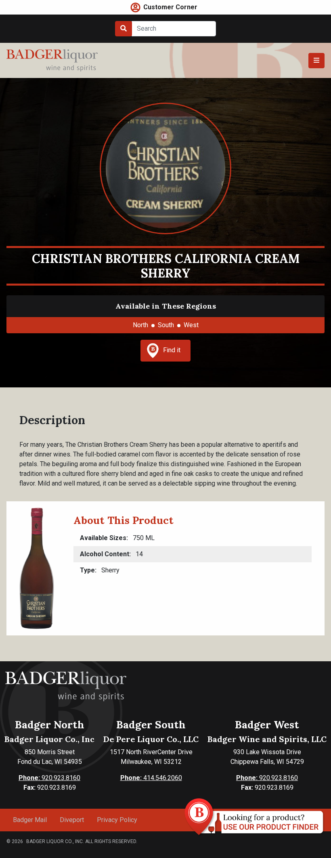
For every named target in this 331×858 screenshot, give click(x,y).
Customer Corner (170, 7)
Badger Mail (30, 820)
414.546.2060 (151, 778)
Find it (171, 350)
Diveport (72, 820)
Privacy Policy (117, 820)
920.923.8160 (49, 778)
